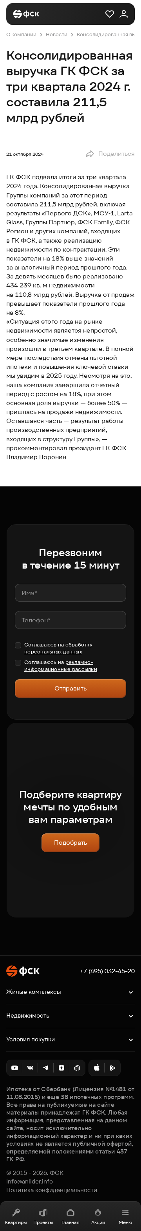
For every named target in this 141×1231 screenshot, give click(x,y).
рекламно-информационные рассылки (60, 666)
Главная (70, 1222)
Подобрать (70, 842)
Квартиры (16, 1222)
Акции (98, 1222)
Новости (56, 34)
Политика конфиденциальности (51, 1190)
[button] (110, 153)
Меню (125, 1222)
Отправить (70, 688)
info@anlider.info (29, 1181)
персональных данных (53, 651)
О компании (21, 34)
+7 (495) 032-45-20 (107, 971)
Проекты (43, 1222)
